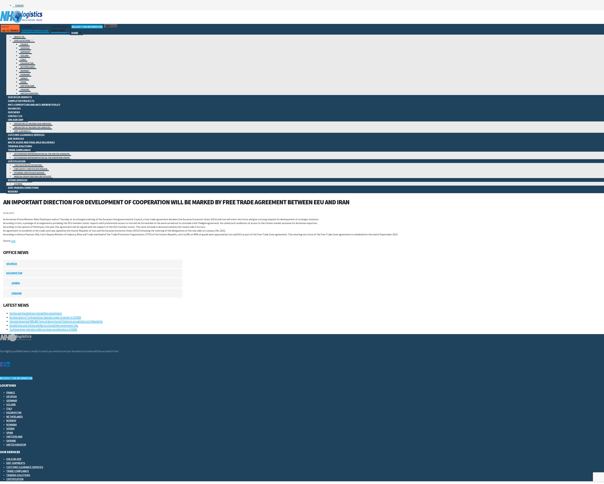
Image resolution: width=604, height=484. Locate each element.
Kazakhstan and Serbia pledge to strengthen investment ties (43, 325)
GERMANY (25, 51)
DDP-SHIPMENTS (22, 131)
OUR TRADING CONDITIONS (23, 187)
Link (13, 240)
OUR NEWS (14, 112)
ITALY (23, 59)
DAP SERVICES (16, 138)
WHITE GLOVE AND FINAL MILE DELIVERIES (31, 142)
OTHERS (18, 183)
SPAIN (23, 82)
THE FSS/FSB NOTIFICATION (28, 165)
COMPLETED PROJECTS (21, 100)
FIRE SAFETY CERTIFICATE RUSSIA (30, 168)
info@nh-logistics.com (35, 30)
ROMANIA (25, 74)
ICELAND (24, 55)
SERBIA (24, 78)
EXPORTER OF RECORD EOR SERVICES (32, 123)
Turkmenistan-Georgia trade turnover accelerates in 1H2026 (43, 329)
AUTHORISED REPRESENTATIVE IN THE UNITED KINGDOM (42, 153)
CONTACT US (15, 115)
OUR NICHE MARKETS (20, 96)
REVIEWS (13, 191)
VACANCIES (14, 108)
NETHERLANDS (27, 66)
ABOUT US (19, 36)
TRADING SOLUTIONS (20, 146)
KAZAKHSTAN (27, 63)
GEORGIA (25, 48)
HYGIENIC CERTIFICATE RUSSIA (29, 172)
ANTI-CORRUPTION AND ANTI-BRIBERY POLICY (34, 104)
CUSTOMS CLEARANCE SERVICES (26, 134)
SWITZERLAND (27, 85)
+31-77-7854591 (10, 30)
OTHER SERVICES (17, 180)
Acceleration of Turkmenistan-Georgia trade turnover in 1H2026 (45, 317)
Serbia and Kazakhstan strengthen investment (35, 313)
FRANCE (24, 44)
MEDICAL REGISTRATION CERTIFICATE (32, 176)
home (74, 32)
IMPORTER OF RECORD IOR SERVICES (32, 127)
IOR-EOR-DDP (15, 119)
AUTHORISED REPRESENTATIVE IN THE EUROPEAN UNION (42, 157)
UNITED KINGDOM (29, 93)
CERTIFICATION (16, 161)
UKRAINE (24, 89)
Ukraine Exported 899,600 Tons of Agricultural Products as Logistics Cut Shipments (56, 321)
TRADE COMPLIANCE (19, 149)
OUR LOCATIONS (22, 40)
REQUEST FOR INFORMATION (87, 26)
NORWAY (24, 70)
